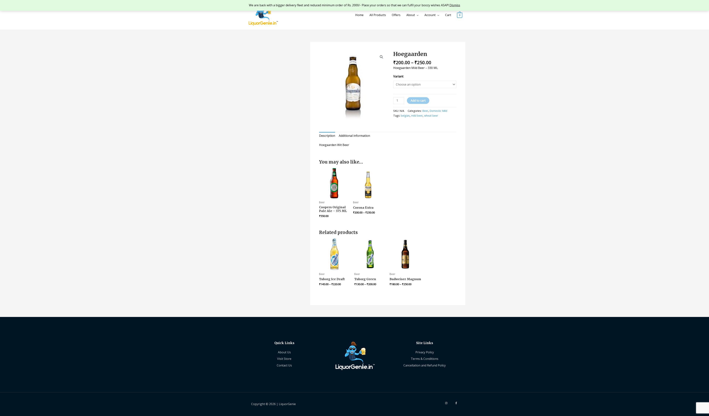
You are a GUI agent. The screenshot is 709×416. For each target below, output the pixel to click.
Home (359, 15)
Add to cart (418, 101)
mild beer (417, 115)
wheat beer (431, 115)
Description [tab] (327, 136)
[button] (381, 57)
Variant (398, 76)
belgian (405, 115)
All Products (377, 15)
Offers (396, 15)
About (410, 15)
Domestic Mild (438, 111)
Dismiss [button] (454, 5)
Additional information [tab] (354, 136)
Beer (425, 111)
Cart (448, 15)
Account (430, 15)
